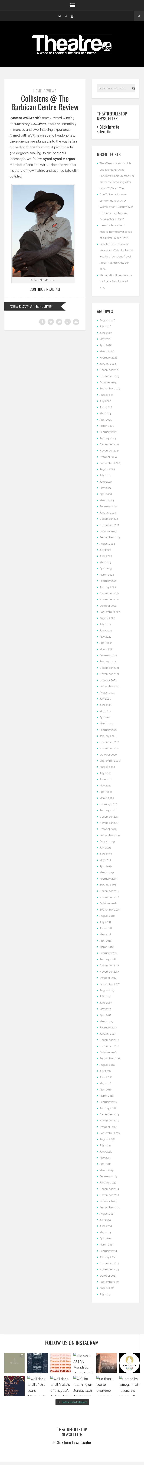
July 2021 (105, 698)
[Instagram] (72, 16)
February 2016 (108, 1101)
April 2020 (106, 791)
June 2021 (106, 704)
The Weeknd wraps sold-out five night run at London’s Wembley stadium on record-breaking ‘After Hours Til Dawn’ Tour (117, 176)
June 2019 (106, 854)
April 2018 (106, 940)
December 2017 (109, 965)
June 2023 (106, 556)
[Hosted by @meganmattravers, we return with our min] (129, 1386)
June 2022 (106, 630)
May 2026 (106, 339)
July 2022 (105, 624)
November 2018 (109, 897)
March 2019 (107, 872)
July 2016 (105, 1071)
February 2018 (108, 953)
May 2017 (105, 1009)
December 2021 (109, 667)
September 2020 (110, 760)
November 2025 (109, 376)
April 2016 (106, 1089)
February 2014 (108, 1251)
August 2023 (107, 543)
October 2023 (108, 531)
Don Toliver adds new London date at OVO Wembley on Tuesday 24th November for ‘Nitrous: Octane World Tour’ (116, 207)
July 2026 (105, 326)
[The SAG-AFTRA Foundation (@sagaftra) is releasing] (83, 1363)
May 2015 (105, 1157)
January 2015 (108, 1182)
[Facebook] (66, 16)
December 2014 (109, 1188)
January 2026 (108, 363)
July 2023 (105, 549)
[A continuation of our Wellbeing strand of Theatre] (37, 1363)
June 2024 (106, 481)
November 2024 (109, 450)
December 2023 (109, 518)
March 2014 (107, 1244)
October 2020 (108, 754)
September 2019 (110, 835)
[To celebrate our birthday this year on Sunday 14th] (14, 1386)
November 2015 (109, 1120)
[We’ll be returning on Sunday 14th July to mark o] (83, 1386)
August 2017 (107, 990)
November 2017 (109, 971)
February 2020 (108, 804)
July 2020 (105, 773)
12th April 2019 (19, 306)
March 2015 (106, 1170)
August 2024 (107, 469)
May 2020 (105, 785)
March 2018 (107, 946)
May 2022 (105, 636)
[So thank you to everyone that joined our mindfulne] (106, 1386)
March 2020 (107, 798)
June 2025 (106, 407)
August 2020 (107, 767)
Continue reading (45, 289)
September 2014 (110, 1207)
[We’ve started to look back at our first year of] (106, 1363)
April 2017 (105, 1015)
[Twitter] (60, 16)
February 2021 (108, 729)
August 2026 (107, 320)
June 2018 (106, 928)
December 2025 (109, 370)
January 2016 (108, 1108)
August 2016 (107, 1064)
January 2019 (108, 884)
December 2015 (109, 1114)
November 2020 (109, 748)
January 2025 (108, 438)
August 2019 (107, 841)
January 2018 (108, 959)
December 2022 (109, 593)
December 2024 (109, 444)
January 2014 (108, 1257)
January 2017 (108, 1033)
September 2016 (110, 1058)
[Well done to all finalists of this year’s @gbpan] (60, 1386)
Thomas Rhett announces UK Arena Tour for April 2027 (116, 281)
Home (37, 90)
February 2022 (108, 655)
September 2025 (110, 388)
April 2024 (106, 494)
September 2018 (110, 909)
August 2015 (107, 1139)
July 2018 (105, 922)
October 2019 (108, 829)
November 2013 (109, 1269)
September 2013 (110, 1281)
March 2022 (107, 649)
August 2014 (107, 1213)
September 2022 (110, 612)
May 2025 (105, 413)
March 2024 (107, 500)
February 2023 (108, 580)
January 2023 (108, 587)
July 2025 (105, 401)
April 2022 (106, 642)
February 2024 (108, 506)
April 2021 (105, 717)
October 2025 (108, 382)
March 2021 (106, 723)
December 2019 (109, 816)
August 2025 (107, 394)
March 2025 (107, 425)
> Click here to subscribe (108, 129)
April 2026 (106, 345)
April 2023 (106, 568)
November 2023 (109, 525)
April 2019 (106, 866)
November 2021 (109, 674)
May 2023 (105, 562)
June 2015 (106, 1151)
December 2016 (109, 1039)
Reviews (50, 90)
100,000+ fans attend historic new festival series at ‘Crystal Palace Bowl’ (116, 232)
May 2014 (105, 1232)
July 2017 (105, 996)
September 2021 (110, 686)
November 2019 (109, 822)
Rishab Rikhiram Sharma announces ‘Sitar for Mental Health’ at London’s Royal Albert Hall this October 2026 (117, 256)
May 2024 (105, 487)
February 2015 (108, 1176)
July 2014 (105, 1219)
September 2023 (110, 537)
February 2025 (108, 432)
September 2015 (110, 1133)
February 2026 (108, 357)
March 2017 (106, 1021)
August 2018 (107, 915)
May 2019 (105, 860)
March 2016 (107, 1095)
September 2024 (110, 463)
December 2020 (109, 742)
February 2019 (108, 878)
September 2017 (110, 984)
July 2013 (105, 1294)
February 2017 (108, 1027)
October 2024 (108, 457)
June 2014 (106, 1226)
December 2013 (109, 1263)
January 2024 (108, 512)
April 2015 (105, 1164)
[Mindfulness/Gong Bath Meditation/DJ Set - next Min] (14, 1363)
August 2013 (107, 1288)
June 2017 (106, 1002)
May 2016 (105, 1083)
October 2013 (108, 1275)
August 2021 (107, 692)
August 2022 (107, 618)
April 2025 (106, 419)
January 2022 (108, 661)
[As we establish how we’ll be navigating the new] (60, 1363)
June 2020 (106, 779)
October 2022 (108, 605)
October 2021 (108, 680)
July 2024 (105, 475)
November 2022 (109, 599)
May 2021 (105, 711)
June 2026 (106, 332)
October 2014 (108, 1201)
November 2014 (109, 1195)
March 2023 (107, 574)
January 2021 (108, 736)
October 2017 (108, 977)
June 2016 (106, 1077)
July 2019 (105, 847)
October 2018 (108, 903)
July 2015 (105, 1145)
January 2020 (108, 810)
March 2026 (107, 351)
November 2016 (109, 1046)
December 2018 (109, 891)
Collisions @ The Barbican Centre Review (44, 102)
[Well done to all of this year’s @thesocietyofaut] (37, 1386)
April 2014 (106, 1238)
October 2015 (108, 1126)
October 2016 (108, 1052)
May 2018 (105, 934)
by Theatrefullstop (41, 306)
